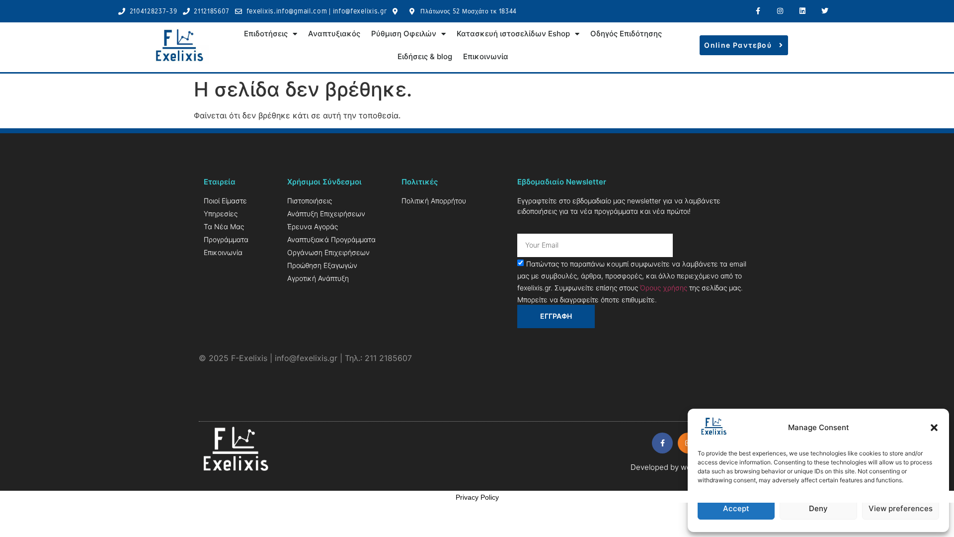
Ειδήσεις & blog (425, 56)
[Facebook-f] (758, 11)
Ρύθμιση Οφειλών (403, 33)
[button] (934, 428)
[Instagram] (780, 11)
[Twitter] (824, 11)
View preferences (901, 508)
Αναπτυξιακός (334, 33)
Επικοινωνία (485, 56)
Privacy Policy (477, 497)
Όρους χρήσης (663, 287)
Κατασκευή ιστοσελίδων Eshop (513, 33)
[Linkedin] (802, 11)
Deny (818, 508)
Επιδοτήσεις (266, 33)
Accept (736, 508)
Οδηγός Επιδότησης (626, 33)
